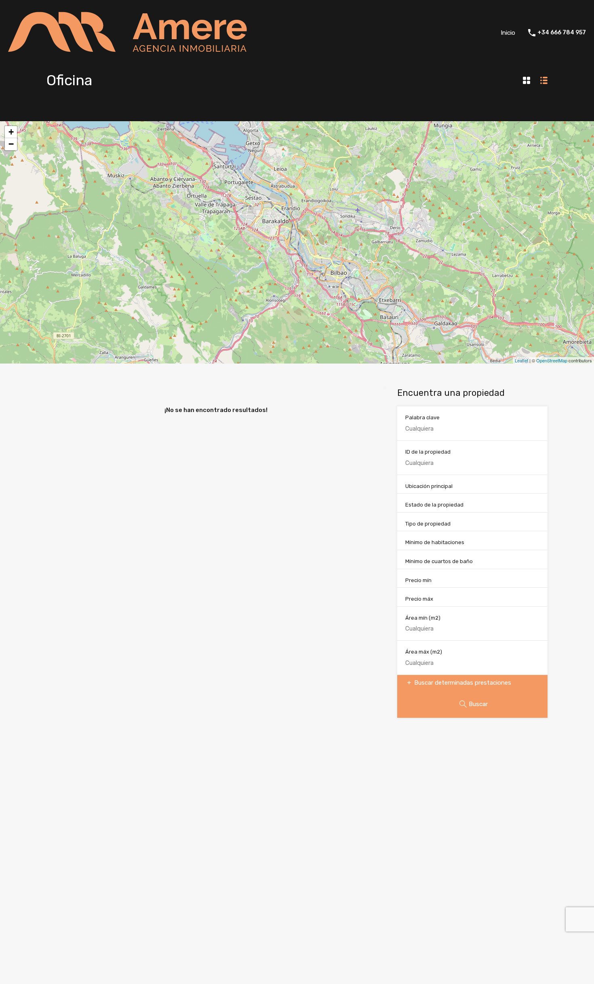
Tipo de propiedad (428, 524)
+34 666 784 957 (561, 32)
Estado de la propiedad (434, 505)
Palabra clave (422, 417)
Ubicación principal (429, 486)
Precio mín (418, 580)
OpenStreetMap (551, 360)
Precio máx (419, 599)
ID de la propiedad (428, 452)
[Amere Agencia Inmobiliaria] (130, 53)
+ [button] (11, 132)
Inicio (508, 32)
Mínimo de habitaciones (434, 542)
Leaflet (521, 360)
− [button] (11, 144)
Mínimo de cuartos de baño (439, 561)
